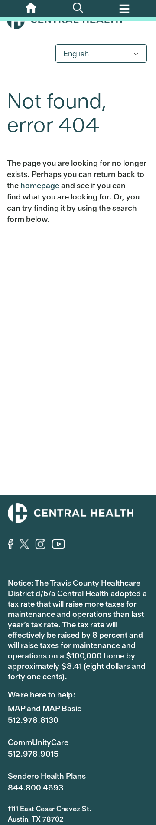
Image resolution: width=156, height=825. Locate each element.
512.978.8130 (33, 720)
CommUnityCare (38, 742)
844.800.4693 (35, 788)
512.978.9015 (33, 754)
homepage (39, 185)
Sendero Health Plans (47, 776)
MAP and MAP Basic (44, 708)
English (76, 53)
